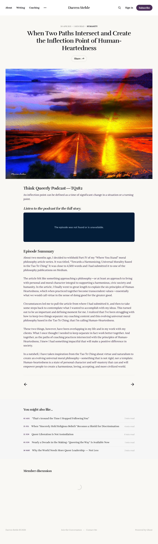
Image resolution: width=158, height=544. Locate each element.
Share (77, 58)
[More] (45, 7)
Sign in (129, 7)
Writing (20, 7)
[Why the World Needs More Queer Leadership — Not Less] (79, 450)
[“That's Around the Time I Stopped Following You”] (79, 418)
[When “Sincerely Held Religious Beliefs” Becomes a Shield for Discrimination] (79, 426)
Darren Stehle (79, 7)
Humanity (92, 26)
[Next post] (133, 384)
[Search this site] (119, 7)
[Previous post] (25, 384)
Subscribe (144, 7)
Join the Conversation (71, 530)
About (9, 7)
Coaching (34, 7)
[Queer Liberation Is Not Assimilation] (79, 434)
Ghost (149, 530)
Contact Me (91, 530)
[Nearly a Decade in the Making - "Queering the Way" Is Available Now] (79, 442)
